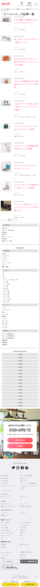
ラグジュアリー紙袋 (24, 522)
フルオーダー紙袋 (5, 530)
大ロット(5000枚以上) (8, 338)
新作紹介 (16, 217)
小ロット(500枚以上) (8, 334)
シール (21, 538)
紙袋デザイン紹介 (31, 116)
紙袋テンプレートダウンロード (8, 506)
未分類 (22, 217)
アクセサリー (6, 256)
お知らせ (4, 228)
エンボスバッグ (4, 512)
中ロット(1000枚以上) (8, 336)
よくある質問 (4, 480)
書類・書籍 (5, 266)
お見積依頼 (3, 544)
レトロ (4, 308)
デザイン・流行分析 (19, 29)
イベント (4, 260)
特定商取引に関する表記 (25, 552)
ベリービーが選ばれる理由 (26, 475)
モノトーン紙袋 (23, 525)
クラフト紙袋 (23, 527)
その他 (4, 254)
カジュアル (5, 314)
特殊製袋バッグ (4, 515)
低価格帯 (4, 340)
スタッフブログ (4, 483)
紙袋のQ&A (22, 555)
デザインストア (23, 504)
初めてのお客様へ (5, 478)
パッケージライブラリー (6, 490)
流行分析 (4, 239)
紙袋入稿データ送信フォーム (26, 506)
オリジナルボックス (5, 535)
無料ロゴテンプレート (6, 504)
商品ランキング (23, 480)
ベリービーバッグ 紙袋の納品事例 (28, 483)
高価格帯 (4, 344)
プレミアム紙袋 (4, 527)
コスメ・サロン (6, 262)
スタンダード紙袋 (5, 522)
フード (4, 264)
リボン (2, 538)
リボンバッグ (23, 512)
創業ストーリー (23, 478)
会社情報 (3, 557)
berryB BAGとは (5, 475)
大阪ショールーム (24, 496)
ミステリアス (6, 310)
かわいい (4, 312)
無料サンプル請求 (24, 544)
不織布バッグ (23, 530)
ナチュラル (5, 321)
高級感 (4, 316)
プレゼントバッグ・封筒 (6, 533)
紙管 (21, 535)
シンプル (4, 318)
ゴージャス (5, 325)
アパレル (4, 258)
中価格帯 (4, 342)
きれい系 (4, 323)
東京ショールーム (7, 236)
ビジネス (4, 327)
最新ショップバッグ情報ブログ (25, 9)
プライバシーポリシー (6, 552)
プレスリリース (4, 555)
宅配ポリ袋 (22, 533)
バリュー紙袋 (4, 525)
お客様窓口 (3, 547)
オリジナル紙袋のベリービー (8, 9)
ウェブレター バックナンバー (7, 486)
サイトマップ (23, 557)
